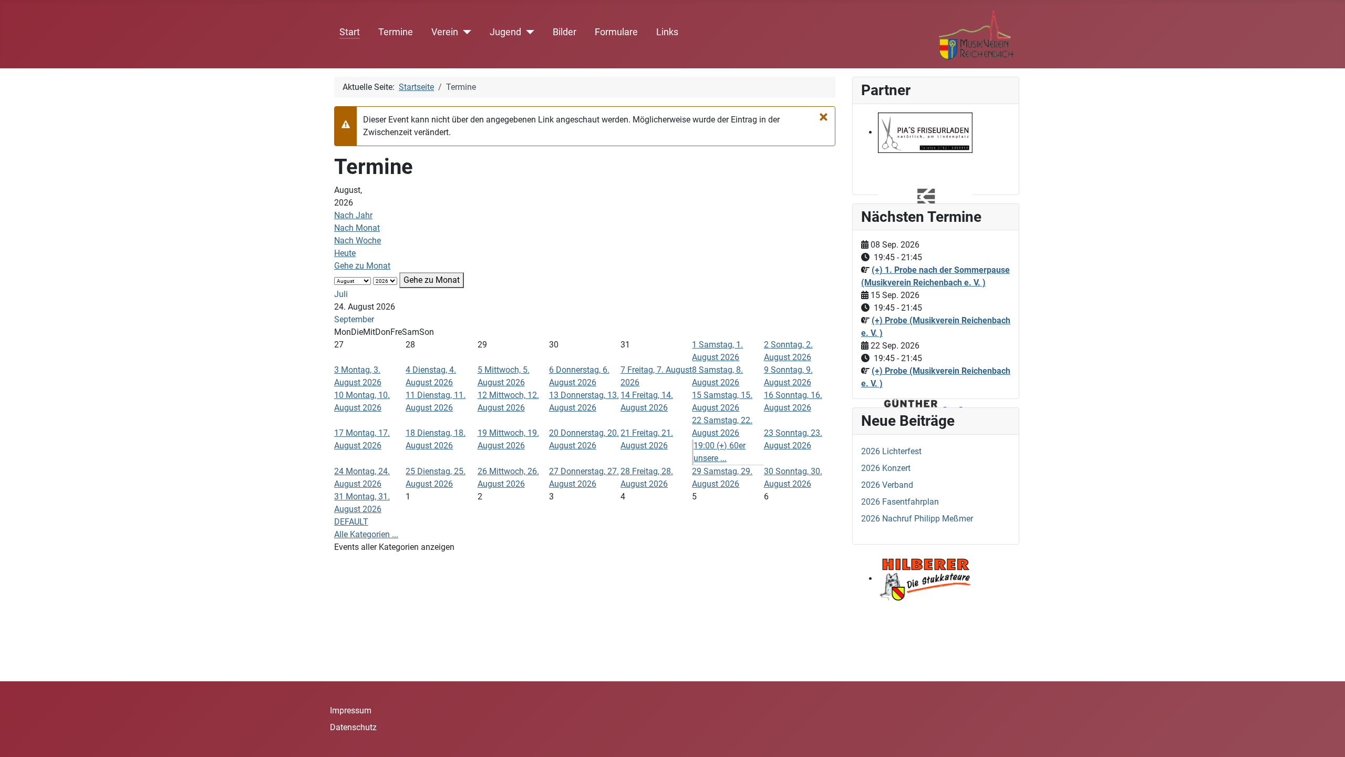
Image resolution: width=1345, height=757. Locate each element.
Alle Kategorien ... (366, 534)
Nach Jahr (353, 215)
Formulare (616, 32)
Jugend (505, 32)
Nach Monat (357, 228)
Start (349, 32)
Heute (345, 253)
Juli (341, 294)
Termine (395, 32)
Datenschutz (353, 727)
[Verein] (464, 32)
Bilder (564, 32)
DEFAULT (351, 522)
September (354, 319)
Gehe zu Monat (362, 266)
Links (667, 32)
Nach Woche (357, 240)
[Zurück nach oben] (1327, 738)
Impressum (350, 710)
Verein (444, 32)
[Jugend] (527, 32)
